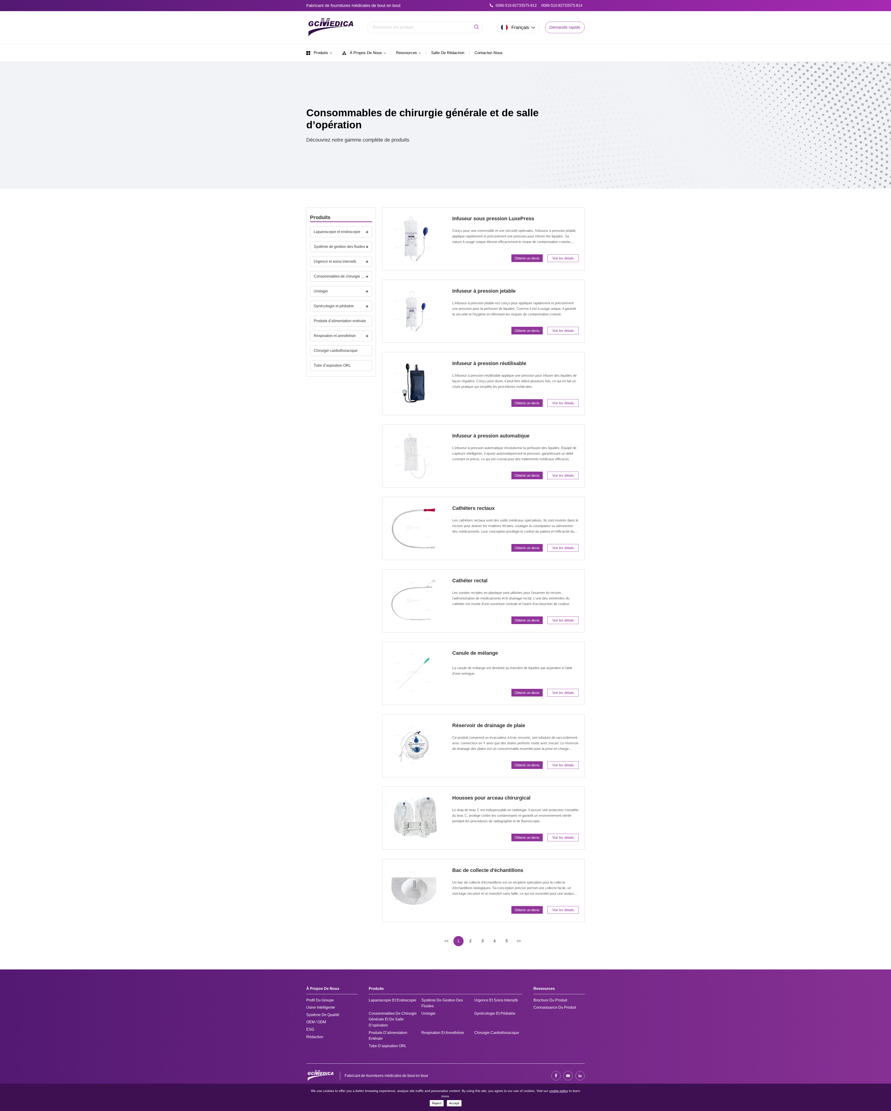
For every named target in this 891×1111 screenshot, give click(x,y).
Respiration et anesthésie (335, 336)
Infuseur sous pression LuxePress (493, 218)
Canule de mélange (475, 653)
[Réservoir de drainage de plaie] (413, 745)
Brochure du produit (550, 1000)
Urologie (321, 291)
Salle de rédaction (447, 53)
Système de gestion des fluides (339, 247)
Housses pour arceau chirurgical (491, 798)
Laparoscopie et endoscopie (337, 232)
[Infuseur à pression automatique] (413, 456)
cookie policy (558, 1091)
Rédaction (314, 1037)
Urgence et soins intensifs (335, 261)
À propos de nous (366, 53)
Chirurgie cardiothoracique (336, 351)
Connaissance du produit (554, 1007)
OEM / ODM (316, 1022)
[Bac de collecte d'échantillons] (413, 890)
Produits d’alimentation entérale (340, 321)
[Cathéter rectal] (413, 600)
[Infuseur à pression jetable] (413, 311)
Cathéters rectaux (473, 508)
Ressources (407, 53)
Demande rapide (564, 27)
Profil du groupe (320, 1000)
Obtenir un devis (527, 258)
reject (436, 1103)
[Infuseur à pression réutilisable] (413, 383)
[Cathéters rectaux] (413, 528)
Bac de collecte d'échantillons (487, 870)
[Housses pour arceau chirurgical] (413, 818)
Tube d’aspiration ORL (332, 365)
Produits (321, 53)
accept (454, 1103)
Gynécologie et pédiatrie (334, 306)
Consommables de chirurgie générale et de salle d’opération (340, 276)
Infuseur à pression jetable (484, 291)
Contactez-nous (489, 53)
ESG (310, 1029)
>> (519, 941)
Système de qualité (322, 1015)
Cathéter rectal (469, 580)
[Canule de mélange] (413, 673)
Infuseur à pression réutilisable (489, 363)
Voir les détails (563, 258)
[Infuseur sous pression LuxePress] (413, 238)
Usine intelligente (320, 1007)
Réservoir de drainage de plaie (488, 725)
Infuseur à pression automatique (490, 436)
